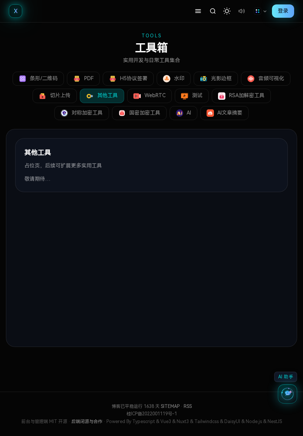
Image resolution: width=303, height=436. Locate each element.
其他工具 (107, 95)
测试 (196, 95)
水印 (178, 78)
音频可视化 (270, 78)
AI (188, 113)
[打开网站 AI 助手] (287, 393)
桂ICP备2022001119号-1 (151, 413)
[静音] (241, 11)
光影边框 (221, 78)
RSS (188, 406)
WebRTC (154, 95)
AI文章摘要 (229, 113)
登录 (283, 11)
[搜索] (213, 11)
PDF (88, 78)
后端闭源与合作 (87, 421)
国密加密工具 (144, 113)
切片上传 (59, 95)
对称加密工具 (86, 113)
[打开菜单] (198, 11)
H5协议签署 (133, 78)
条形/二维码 (43, 78)
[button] (227, 11)
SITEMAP (170, 406)
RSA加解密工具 (246, 95)
